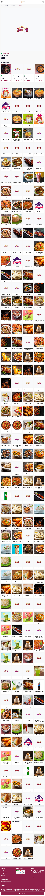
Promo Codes (3, 873)
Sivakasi (2, 890)
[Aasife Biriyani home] (22, 1)
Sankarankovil (38, 889)
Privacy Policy (3, 870)
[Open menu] (2, 2)
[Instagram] (3, 885)
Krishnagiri (17, 889)
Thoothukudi (34, 890)
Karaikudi (10, 889)
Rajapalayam (27, 889)
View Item (6, 80)
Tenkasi (10, 890)
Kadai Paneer (26, 76)
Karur (14, 889)
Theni (17, 890)
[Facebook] (1, 885)
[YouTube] (4, 885)
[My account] (43, 2)
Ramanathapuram (33, 889)
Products (6, 5)
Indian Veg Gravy (13, 5)
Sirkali (43, 889)
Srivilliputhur (6, 890)
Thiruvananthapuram (28, 890)
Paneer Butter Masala (17, 76)
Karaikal (7, 889)
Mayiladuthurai (21, 889)
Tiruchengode (39, 890)
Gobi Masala (38, 76)
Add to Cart (23, 893)
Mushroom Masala (4, 76)
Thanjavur (13, 890)
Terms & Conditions (4, 872)
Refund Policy (3, 875)
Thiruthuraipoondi (21, 890)
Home (2, 5)
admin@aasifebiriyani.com (6, 881)
